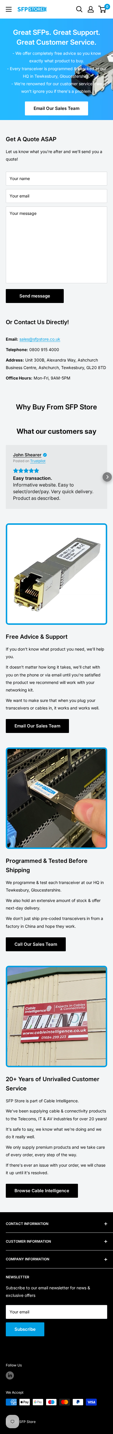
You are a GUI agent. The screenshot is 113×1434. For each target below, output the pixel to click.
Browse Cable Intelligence (41, 1197)
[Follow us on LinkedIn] (10, 1382)
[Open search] (79, 9)
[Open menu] (9, 9)
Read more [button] (25, 505)
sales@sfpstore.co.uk (39, 339)
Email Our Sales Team (56, 108)
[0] (102, 9)
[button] (5, 480)
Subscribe (25, 1336)
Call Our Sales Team (35, 951)
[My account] (91, 9)
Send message (34, 296)
